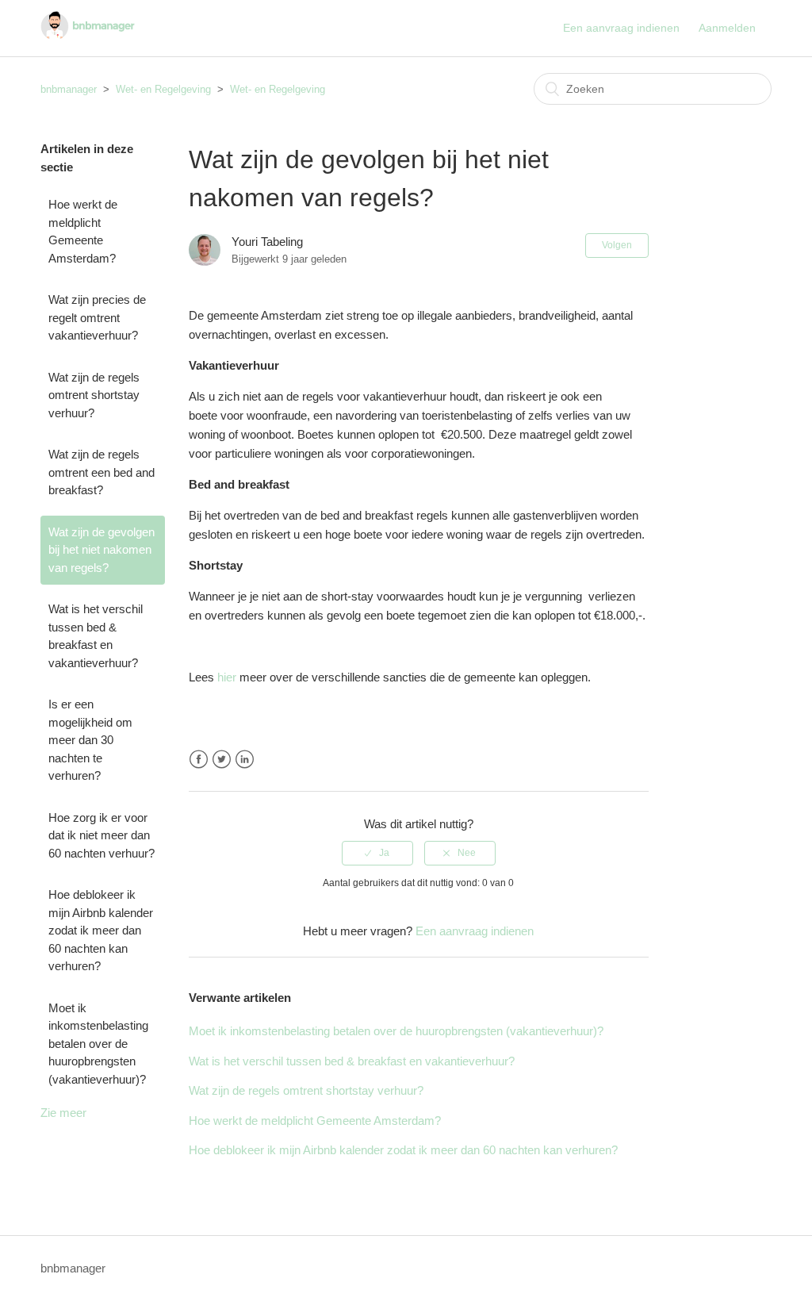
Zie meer (63, 1112)
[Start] (87, 36)
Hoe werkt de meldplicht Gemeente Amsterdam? (82, 231)
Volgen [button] (617, 245)
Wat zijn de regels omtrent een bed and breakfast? (101, 472)
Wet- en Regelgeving (163, 89)
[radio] (377, 853)
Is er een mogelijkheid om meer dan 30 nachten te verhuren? (90, 739)
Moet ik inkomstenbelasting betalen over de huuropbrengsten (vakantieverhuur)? (98, 1043)
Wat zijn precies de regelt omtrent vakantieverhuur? (97, 317)
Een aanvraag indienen (621, 27)
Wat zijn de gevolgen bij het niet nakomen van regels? (101, 549)
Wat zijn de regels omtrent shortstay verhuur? (94, 395)
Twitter (222, 759)
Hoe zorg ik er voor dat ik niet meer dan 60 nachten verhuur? (101, 835)
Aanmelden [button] (727, 27)
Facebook (199, 759)
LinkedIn (245, 759)
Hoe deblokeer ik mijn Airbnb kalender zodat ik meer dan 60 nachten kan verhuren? (100, 930)
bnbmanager (68, 89)
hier (226, 677)
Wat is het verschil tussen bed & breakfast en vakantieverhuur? (95, 636)
